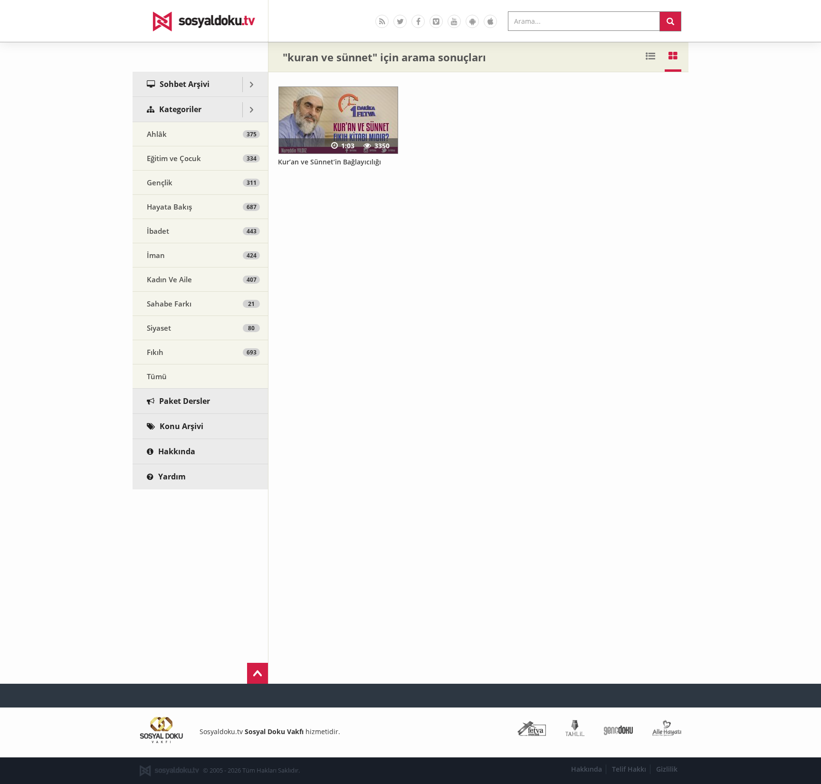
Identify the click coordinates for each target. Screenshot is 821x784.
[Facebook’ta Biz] (418, 21)
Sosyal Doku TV (200, 21)
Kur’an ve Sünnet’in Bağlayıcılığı (329, 161)
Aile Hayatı (666, 730)
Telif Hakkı (629, 769)
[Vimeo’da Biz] (436, 21)
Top (257, 673)
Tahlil (574, 730)
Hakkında (586, 769)
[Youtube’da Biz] (454, 21)
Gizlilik (667, 769)
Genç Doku (618, 730)
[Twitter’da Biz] (400, 21)
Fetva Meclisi (531, 730)
